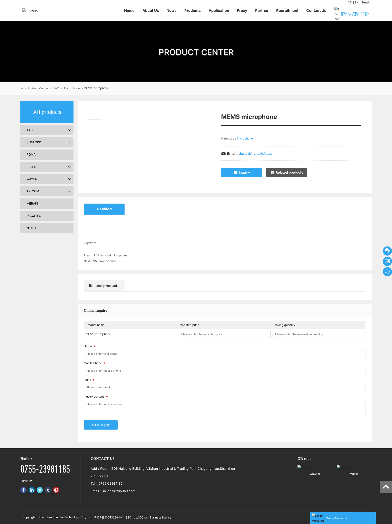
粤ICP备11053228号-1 (109, 517)
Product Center (38, 88)
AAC (56, 88)
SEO (128, 517)
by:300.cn (141, 517)
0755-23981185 (355, 14)
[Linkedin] (32, 490)
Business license (160, 517)
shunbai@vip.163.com (255, 153)
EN (357, 2)
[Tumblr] (48, 490)
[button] (196, 77)
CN (350, 2)
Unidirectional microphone (110, 255)
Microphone (72, 88)
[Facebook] (23, 490)
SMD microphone (104, 261)
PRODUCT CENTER (196, 52)
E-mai (365, 2)
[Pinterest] (56, 490)
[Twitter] (40, 490)
